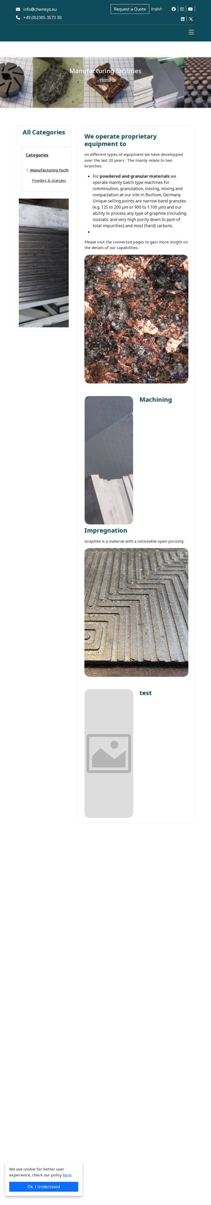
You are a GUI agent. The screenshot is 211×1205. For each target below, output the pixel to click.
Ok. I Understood (44, 1187)
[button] (191, 32)
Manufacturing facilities (52, 170)
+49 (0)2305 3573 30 (40, 17)
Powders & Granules (49, 180)
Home (105, 80)
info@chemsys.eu (38, 9)
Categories (37, 155)
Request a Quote (130, 9)
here (67, 1174)
